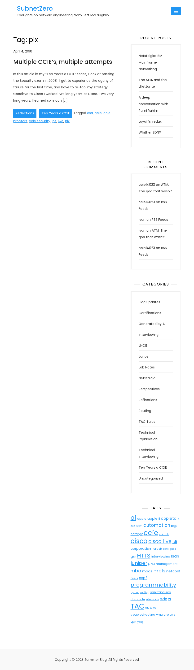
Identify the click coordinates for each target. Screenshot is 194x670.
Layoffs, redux (150, 121)
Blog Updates (149, 302)
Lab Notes (147, 367)
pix (67, 121)
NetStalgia (147, 378)
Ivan (142, 219)
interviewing (160, 556)
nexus (134, 578)
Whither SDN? (150, 132)
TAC (137, 606)
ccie (98, 112)
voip (172, 615)
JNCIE (143, 345)
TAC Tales (147, 421)
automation (156, 525)
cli (174, 542)
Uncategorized (151, 478)
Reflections (25, 113)
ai (133, 518)
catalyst (137, 534)
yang (140, 622)
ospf (143, 577)
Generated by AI (152, 323)
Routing (145, 410)
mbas (147, 571)
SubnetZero (35, 8)
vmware (162, 614)
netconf (173, 571)
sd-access (152, 599)
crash (157, 548)
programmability (153, 584)
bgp (174, 525)
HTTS (143, 555)
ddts (166, 549)
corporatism (141, 548)
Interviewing (149, 334)
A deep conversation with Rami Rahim (153, 104)
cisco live (160, 541)
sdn (163, 599)
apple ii (153, 518)
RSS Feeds (160, 219)
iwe (60, 121)
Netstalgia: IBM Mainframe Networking (150, 62)
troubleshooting (143, 614)
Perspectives (149, 389)
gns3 (173, 549)
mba (136, 571)
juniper (139, 563)
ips (54, 121)
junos (151, 564)
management (166, 564)
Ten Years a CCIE (56, 113)
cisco (139, 540)
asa (90, 112)
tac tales (150, 607)
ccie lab (164, 534)
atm (139, 525)
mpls (159, 570)
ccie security (39, 121)
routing (144, 592)
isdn (175, 556)
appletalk (170, 518)
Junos (143, 356)
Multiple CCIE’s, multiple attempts (62, 62)
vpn (133, 621)
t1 (169, 599)
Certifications (150, 313)
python (135, 592)
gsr (133, 556)
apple (141, 518)
